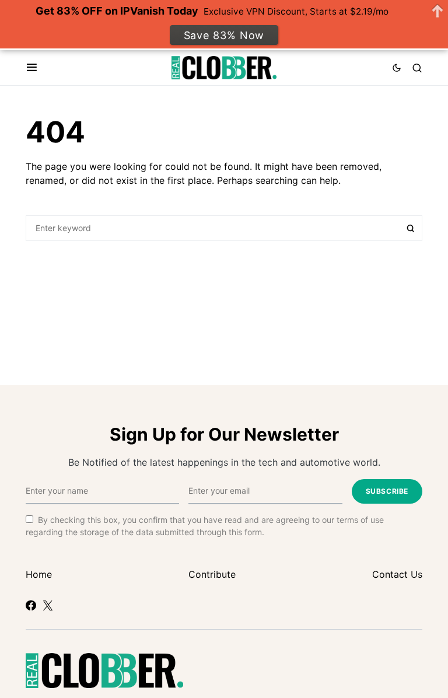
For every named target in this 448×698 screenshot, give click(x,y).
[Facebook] (31, 605)
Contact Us (397, 574)
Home (39, 574)
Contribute (212, 574)
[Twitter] (48, 605)
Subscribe (387, 491)
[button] (32, 68)
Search (411, 228)
